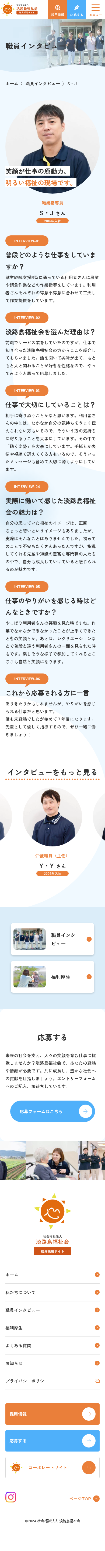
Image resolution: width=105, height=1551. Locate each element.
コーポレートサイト (48, 1467)
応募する (76, 14)
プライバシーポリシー (26, 1381)
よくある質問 (18, 1345)
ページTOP (80, 1498)
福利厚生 (61, 976)
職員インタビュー (43, 83)
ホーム (11, 83)
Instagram (10, 1497)
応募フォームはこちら (41, 1111)
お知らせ (14, 1363)
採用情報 (57, 14)
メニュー (97, 11)
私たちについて (20, 1292)
